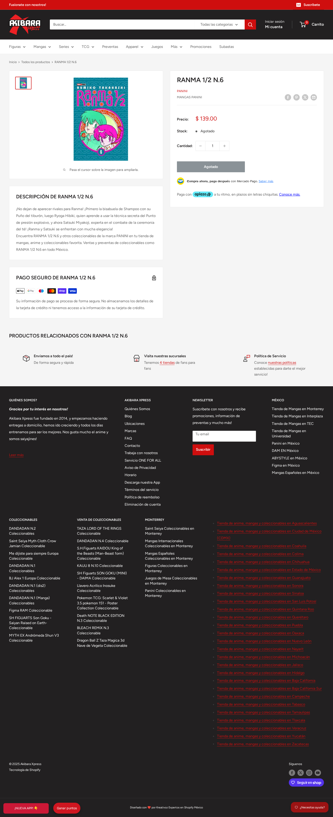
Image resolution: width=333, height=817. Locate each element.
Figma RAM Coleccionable (30, 610)
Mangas (40, 46)
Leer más (16, 455)
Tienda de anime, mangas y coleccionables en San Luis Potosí (266, 601)
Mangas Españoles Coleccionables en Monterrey (169, 556)
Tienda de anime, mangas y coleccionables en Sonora (260, 585)
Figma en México (286, 465)
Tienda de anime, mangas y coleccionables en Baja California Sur (269, 688)
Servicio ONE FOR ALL (143, 460)
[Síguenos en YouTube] (318, 773)
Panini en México (285, 443)
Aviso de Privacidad (140, 467)
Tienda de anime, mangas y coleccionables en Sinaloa (260, 593)
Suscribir (203, 449)
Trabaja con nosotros (141, 453)
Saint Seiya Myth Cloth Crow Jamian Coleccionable (32, 543)
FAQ (128, 438)
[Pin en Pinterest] (296, 97)
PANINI (182, 91)
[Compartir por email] (314, 97)
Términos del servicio (142, 489)
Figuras (15, 46)
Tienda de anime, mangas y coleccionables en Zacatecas (263, 744)
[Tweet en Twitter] (305, 97)
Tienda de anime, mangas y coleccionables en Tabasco (261, 704)
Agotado (211, 167)
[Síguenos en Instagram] (309, 773)
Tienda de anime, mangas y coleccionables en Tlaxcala (261, 720)
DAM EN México (285, 450)
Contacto (132, 445)
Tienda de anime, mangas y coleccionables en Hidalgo (260, 673)
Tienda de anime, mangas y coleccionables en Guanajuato (264, 578)
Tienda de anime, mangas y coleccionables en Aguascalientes (267, 523)
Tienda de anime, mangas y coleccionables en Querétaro (262, 617)
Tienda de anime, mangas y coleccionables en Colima (260, 554)
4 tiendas (167, 362)
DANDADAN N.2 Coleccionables (22, 531)
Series (64, 46)
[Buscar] (250, 25)
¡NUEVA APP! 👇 (26, 808)
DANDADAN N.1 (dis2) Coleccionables (27, 588)
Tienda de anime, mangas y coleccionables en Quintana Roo (265, 609)
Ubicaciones (135, 423)
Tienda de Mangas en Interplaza (297, 416)
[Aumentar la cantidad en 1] (224, 146)
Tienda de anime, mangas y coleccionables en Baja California (266, 680)
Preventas (110, 46)
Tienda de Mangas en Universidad (289, 433)
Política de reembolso (142, 497)
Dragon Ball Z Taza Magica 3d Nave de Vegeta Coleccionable (102, 642)
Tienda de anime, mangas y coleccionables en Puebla (260, 625)
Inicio (13, 62)
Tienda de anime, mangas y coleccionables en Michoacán (263, 657)
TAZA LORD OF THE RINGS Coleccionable (99, 531)
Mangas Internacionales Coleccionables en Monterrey (169, 543)
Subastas (226, 46)
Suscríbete (312, 5)
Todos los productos (35, 62)
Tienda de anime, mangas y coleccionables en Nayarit (260, 649)
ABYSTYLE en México (289, 458)
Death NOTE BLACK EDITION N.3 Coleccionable (100, 618)
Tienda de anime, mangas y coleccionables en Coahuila (261, 546)
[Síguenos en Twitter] (300, 773)
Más (174, 46)
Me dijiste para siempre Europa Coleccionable (33, 556)
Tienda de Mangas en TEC (293, 423)
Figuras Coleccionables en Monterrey (166, 568)
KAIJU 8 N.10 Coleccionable (100, 566)
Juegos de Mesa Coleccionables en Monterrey (171, 580)
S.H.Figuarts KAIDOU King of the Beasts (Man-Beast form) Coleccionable (100, 553)
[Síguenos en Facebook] (292, 773)
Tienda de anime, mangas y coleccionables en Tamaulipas (263, 712)
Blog (128, 416)
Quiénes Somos (137, 409)
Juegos (157, 46)
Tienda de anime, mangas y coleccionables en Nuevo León (264, 641)
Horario (130, 475)
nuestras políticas (282, 362)
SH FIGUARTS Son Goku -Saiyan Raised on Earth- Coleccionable (30, 623)
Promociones (200, 46)
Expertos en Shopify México (186, 807)
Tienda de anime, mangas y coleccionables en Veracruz (261, 728)
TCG (85, 46)
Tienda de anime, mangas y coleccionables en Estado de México (269, 570)
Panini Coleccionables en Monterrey (165, 593)
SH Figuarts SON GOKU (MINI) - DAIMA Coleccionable (102, 575)
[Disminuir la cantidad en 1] (200, 146)
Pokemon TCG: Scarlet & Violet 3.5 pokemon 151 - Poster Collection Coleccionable (102, 603)
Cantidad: (185, 146)
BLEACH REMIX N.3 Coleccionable (93, 630)
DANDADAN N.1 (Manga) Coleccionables (29, 600)
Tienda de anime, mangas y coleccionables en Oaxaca (260, 633)
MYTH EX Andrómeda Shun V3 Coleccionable (34, 637)
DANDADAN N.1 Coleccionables (22, 568)
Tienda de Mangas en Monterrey (298, 409)
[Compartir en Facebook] (288, 97)
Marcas (130, 431)
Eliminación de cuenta (143, 504)
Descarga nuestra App (142, 482)
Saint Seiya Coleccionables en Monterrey (169, 531)
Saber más (266, 181)
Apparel (132, 46)
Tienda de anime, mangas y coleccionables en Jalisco (260, 665)
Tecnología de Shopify (24, 770)
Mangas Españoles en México (295, 472)
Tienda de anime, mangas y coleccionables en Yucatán (261, 736)
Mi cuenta (273, 27)
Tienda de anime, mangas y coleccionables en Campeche (263, 696)
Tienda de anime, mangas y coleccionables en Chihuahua (263, 562)
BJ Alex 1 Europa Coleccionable (34, 578)
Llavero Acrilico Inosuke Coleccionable (96, 588)
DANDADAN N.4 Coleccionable (102, 541)
